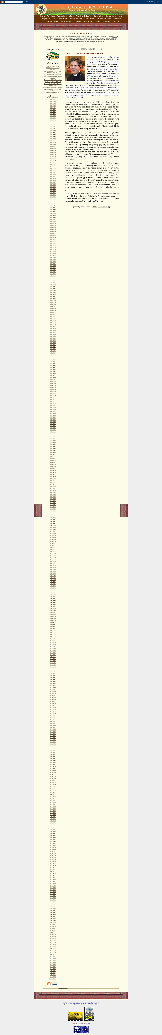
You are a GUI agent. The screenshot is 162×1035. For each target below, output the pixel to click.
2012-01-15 (53, 640)
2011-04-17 (53, 580)
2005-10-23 (53, 152)
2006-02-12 (53, 184)
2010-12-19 (53, 557)
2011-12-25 (53, 636)
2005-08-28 (53, 136)
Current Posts (52, 979)
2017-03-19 (53, 952)
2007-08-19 (53, 330)
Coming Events (111, 16)
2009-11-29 (53, 490)
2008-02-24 (53, 377)
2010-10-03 (53, 539)
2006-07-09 (53, 221)
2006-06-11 (53, 213)
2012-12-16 (53, 734)
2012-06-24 (53, 687)
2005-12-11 (53, 166)
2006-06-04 (53, 211)
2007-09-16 (53, 338)
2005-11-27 (53, 162)
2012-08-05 (53, 699)
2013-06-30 (53, 784)
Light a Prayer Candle (50, 21)
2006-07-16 (53, 223)
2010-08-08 (53, 533)
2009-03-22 (53, 448)
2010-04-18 (53, 515)
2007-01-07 (53, 266)
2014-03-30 (53, 859)
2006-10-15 (53, 245)
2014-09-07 (53, 898)
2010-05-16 (53, 519)
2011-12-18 (53, 634)
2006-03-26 (53, 197)
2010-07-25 (53, 529)
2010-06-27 (53, 523)
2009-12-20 (53, 496)
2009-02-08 (53, 438)
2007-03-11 (53, 284)
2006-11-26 (53, 255)
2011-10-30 (53, 620)
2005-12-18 (53, 168)
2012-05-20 (53, 677)
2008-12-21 (53, 426)
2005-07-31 (53, 130)
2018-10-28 (53, 969)
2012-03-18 (53, 659)
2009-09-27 (53, 480)
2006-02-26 (53, 189)
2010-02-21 (53, 509)
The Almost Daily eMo (83, 16)
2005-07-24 (53, 128)
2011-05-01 (53, 582)
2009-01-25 (53, 436)
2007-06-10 (53, 310)
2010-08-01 (53, 531)
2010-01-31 (53, 505)
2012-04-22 (53, 669)
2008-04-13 (53, 387)
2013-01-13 (53, 742)
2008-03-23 (53, 383)
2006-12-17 (53, 261)
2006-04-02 (53, 199)
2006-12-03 (53, 257)
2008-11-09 (53, 415)
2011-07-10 (53, 588)
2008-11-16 (53, 417)
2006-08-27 (53, 233)
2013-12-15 (53, 829)
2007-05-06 (53, 300)
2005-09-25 (53, 144)
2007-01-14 (53, 268)
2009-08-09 (53, 470)
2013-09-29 (53, 808)
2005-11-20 (53, 160)
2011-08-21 (53, 600)
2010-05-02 (53, 517)
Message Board (65, 21)
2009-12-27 (53, 499)
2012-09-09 (53, 707)
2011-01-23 (53, 565)
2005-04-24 (53, 108)
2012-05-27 (53, 679)
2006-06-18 (53, 215)
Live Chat (116, 21)
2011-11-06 (52, 622)
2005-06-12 (53, 118)
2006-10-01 (53, 241)
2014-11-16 (53, 918)
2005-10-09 (53, 148)
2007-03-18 (53, 286)
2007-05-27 (53, 306)
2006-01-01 (53, 172)
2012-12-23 (53, 736)
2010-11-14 (53, 547)
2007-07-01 (53, 316)
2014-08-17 (53, 892)
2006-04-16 (53, 201)
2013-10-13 (53, 811)
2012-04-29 (53, 671)
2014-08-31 (53, 896)
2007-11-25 (53, 357)
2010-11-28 (53, 551)
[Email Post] (108, 207)
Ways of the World (76, 19)
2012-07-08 (53, 691)
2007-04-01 (53, 290)
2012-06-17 (53, 685)
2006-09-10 (53, 237)
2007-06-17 (53, 312)
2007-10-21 (53, 347)
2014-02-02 (53, 843)
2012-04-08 (53, 665)
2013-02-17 (53, 750)
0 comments (102, 207)
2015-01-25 (53, 936)
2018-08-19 (53, 958)
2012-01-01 (53, 638)
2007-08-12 (53, 328)
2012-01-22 (53, 642)
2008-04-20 (53, 389)
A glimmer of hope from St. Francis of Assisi (52, 77)
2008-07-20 (53, 395)
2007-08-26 (53, 332)
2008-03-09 (53, 381)
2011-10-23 (53, 618)
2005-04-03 (53, 101)
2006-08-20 (53, 231)
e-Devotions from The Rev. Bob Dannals (52, 90)
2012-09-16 (53, 709)
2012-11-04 (53, 721)
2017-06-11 (53, 954)
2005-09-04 (53, 138)
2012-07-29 (53, 697)
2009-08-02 (53, 468)
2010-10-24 (53, 543)
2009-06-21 (53, 462)
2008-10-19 (53, 409)
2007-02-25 (53, 280)
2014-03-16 (53, 855)
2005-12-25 (53, 170)
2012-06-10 (53, 683)
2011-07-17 (53, 590)
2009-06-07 (53, 458)
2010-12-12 (53, 555)
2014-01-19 (53, 839)
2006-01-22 (53, 178)
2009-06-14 (53, 460)
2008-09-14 (53, 399)
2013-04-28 (53, 770)
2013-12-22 (53, 831)
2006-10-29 (53, 249)
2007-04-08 (53, 292)
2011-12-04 (53, 630)
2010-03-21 (53, 511)
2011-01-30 (53, 567)
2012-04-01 (53, 663)
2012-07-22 (53, 695)
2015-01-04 (53, 930)
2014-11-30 (53, 922)
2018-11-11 (52, 973)
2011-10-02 (53, 612)
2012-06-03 (53, 681)
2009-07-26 (53, 466)
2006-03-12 (53, 193)
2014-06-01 (53, 877)
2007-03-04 (53, 282)
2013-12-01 (53, 825)
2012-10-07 (53, 715)
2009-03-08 (53, 444)
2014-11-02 (53, 914)
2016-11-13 (53, 948)
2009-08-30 (53, 476)
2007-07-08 (53, 318)
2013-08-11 (53, 794)
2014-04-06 (53, 861)
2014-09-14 (53, 900)
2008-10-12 (53, 407)
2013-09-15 (53, 804)
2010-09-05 (53, 537)
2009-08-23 (53, 474)
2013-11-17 (53, 821)
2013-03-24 (53, 760)
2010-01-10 (53, 501)
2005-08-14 (53, 132)
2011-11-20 (52, 626)
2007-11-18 (53, 355)
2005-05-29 (53, 114)
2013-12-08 (53, 827)
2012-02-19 (53, 650)
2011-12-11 (52, 632)
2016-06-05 (53, 944)
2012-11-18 (53, 725)
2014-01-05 (53, 835)
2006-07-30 (53, 225)
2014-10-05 (53, 906)
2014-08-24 (53, 894)
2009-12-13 (53, 494)
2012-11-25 (53, 727)
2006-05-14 (53, 207)
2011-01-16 (53, 563)
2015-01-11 (53, 932)
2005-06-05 (53, 116)
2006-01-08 (53, 174)
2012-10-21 (53, 719)
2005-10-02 (53, 146)
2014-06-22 (53, 883)
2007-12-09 (53, 361)
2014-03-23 (53, 857)
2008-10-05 (53, 405)
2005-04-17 (53, 105)
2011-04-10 (53, 578)
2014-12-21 (53, 928)
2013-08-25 (53, 798)
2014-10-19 (53, 910)
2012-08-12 (53, 701)
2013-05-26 (53, 778)
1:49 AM (94, 207)
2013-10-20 (53, 813)
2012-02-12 (53, 648)
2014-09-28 (53, 904)
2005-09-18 (53, 142)
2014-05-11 (53, 871)
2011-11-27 (52, 628)
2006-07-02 (53, 219)
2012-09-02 (53, 705)
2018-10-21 (53, 967)
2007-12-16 (53, 363)
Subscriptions (98, 16)
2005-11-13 (53, 158)
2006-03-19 (53, 195)
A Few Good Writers (104, 19)
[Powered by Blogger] (52, 985)
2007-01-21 (53, 270)
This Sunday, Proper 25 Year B (53, 82)
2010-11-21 (53, 549)
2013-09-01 (53, 800)
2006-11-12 (53, 251)
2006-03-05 (53, 191)
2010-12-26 (53, 559)
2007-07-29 (53, 324)
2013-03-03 (53, 754)
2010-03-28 (53, 513)
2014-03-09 (53, 853)
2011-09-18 (53, 608)
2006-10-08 (53, 243)
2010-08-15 (53, 535)
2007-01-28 (53, 272)
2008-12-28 (53, 428)
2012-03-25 (53, 661)
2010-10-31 (53, 545)
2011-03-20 (53, 571)
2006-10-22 (53, 247)
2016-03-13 (53, 938)
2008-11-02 (53, 413)
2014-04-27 (53, 867)
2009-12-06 (53, 492)
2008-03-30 (53, 385)
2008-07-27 (53, 397)
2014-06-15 (53, 881)
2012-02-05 (53, 646)
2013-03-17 (53, 758)
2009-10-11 (53, 484)
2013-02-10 (53, 748)
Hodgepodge (45, 19)
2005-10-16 (53, 150)
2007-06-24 (53, 314)
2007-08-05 (53, 326)
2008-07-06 (53, 391)
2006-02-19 (53, 187)
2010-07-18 (53, 527)
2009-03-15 (53, 446)
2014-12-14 (53, 926)
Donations (77, 21)
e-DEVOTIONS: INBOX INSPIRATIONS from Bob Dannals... (52, 68)
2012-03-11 (53, 657)
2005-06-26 (53, 122)
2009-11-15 (53, 488)
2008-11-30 (53, 420)
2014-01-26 (53, 841)
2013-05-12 (53, 774)
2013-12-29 (53, 833)
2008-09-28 (53, 403)
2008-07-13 (53, 393)
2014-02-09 (53, 845)
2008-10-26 (53, 411)
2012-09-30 (53, 713)
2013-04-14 (53, 766)
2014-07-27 (53, 885)
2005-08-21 (53, 134)
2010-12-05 (53, 553)
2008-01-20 (53, 371)
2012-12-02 (53, 729)
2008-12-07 (53, 422)
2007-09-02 (53, 334)
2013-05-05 (53, 772)
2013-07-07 (53, 786)
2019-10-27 (53, 977)
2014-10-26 (53, 912)
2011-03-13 (53, 569)
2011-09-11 (52, 606)
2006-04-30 (53, 205)
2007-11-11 (52, 353)
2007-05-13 (53, 302)
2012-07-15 (53, 693)
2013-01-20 (53, 744)
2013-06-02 (53, 780)
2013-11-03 (53, 817)
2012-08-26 (53, 703)
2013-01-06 (53, 740)
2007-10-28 (53, 349)
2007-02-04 (53, 274)
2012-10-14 (53, 717)
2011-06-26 (53, 584)
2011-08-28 (53, 602)
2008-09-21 (53, 401)
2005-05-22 (53, 112)
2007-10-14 (53, 345)
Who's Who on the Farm (65, 16)
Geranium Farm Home (47, 16)
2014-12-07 (53, 924)
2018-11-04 (53, 971)
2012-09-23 (53, 711)
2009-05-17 (53, 456)
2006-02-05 (53, 182)
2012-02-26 (53, 652)
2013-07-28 (53, 790)
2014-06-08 (53, 879)
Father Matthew (90, 19)
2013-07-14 (53, 788)
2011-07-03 (53, 586)
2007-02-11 (53, 276)
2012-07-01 (53, 689)
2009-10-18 (53, 486)
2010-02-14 (53, 507)
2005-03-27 (53, 99)
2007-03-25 (53, 288)
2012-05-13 (53, 675)
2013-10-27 (53, 815)
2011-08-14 (53, 598)
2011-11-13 (52, 624)
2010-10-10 (53, 541)
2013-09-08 (53, 802)
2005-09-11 (53, 140)
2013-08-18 (53, 796)
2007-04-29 (53, 298)
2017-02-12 (53, 950)
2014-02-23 (53, 849)
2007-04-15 (53, 294)
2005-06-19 (53, 120)
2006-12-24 (53, 264)
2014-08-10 (53, 890)
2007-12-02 (53, 359)
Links (120, 16)
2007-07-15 (53, 320)
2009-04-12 (53, 454)
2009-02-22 (53, 440)
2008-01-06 (53, 369)
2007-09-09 (53, 336)
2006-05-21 (53, 209)
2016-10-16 (53, 946)
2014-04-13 (53, 863)
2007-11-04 (53, 351)
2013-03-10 (53, 756)
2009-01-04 (53, 430)
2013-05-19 (53, 776)
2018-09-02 (53, 962)
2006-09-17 (53, 239)
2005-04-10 (53, 103)
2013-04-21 (53, 768)
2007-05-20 (53, 304)
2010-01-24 (53, 503)
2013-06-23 (53, 782)
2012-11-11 (52, 723)
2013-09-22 (53, 806)
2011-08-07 (53, 596)
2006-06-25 (53, 217)
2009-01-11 (53, 432)
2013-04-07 (53, 764)
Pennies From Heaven (102, 21)
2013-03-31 (53, 762)
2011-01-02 (53, 561)
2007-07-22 (53, 322)
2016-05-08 (53, 940)
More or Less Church (60, 19)
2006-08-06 (53, 227)
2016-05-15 (53, 942)
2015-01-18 (53, 934)
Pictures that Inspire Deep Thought (52, 87)
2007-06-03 (53, 308)
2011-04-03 (53, 576)
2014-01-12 (53, 837)
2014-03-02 (53, 851)
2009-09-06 (53, 478)
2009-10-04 (53, 482)
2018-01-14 (53, 956)
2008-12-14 (53, 424)
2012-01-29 (53, 644)
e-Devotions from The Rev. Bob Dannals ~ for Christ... (52, 72)
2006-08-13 (53, 229)
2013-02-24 (53, 752)
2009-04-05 (53, 452)
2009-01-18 (53, 434)
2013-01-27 (53, 746)
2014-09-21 (53, 902)
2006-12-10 (53, 259)
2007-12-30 (53, 367)
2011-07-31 (53, 594)
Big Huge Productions (79, 1023)
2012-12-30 (53, 738)
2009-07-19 (53, 464)
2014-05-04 (53, 869)
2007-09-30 (53, 340)
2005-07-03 (53, 124)
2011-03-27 (53, 573)
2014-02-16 (53, 847)
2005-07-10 (53, 126)
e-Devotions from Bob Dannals (53, 92)
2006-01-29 (53, 180)
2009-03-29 (53, 450)
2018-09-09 (53, 964)
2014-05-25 (53, 875)
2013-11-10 (53, 819)
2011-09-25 (53, 610)
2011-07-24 (53, 592)
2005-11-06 (53, 156)
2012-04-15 (53, 667)
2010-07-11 (53, 525)
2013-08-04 (53, 792)
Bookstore (117, 19)
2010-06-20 (53, 521)
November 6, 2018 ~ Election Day (53, 80)
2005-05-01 (53, 110)
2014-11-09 (53, 916)
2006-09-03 (53, 235)
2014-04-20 (53, 865)
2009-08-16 (53, 472)
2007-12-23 (53, 365)
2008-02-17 (53, 375)
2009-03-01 (53, 442)
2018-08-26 (53, 960)
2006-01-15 (53, 176)
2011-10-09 (53, 614)
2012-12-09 (53, 732)
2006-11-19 (53, 253)
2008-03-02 (53, 379)
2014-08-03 (53, 887)
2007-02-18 (53, 278)
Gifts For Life (88, 21)
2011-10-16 (53, 616)
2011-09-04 (53, 604)
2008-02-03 (53, 373)
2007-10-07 (53, 343)
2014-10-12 (53, 908)
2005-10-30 (53, 154)
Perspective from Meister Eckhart (53, 74)
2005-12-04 (53, 164)
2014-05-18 (53, 873)
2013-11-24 (53, 823)
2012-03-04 (53, 655)
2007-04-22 (53, 296)
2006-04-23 (53, 203)
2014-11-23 (53, 920)
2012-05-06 (53, 673)
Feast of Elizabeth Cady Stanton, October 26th (53, 84)
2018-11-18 (53, 975)
